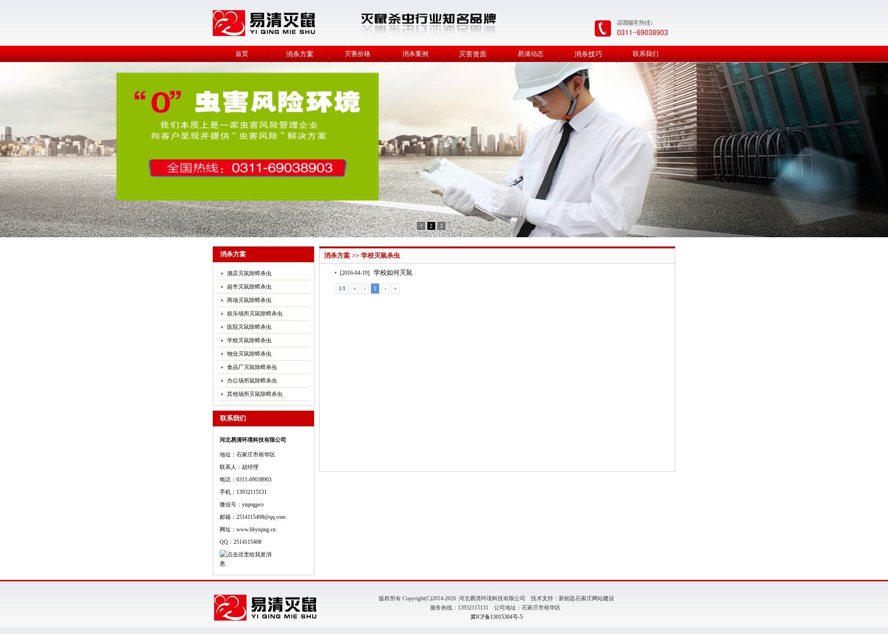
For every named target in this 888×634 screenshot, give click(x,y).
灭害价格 (357, 53)
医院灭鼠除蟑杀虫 (249, 327)
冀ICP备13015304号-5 (496, 617)
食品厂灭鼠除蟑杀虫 (252, 367)
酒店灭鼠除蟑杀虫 (249, 273)
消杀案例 (415, 53)
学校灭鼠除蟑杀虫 (249, 340)
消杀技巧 (588, 54)
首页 (241, 53)
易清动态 (530, 53)
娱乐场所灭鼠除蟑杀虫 (255, 313)
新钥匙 (567, 598)
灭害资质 (473, 54)
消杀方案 (300, 54)
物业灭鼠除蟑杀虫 (249, 354)
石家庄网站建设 (594, 598)
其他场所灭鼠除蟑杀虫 (255, 394)
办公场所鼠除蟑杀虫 (252, 380)
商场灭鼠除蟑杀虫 (249, 300)
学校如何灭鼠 (393, 272)
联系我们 (646, 53)
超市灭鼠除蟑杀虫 (249, 286)
